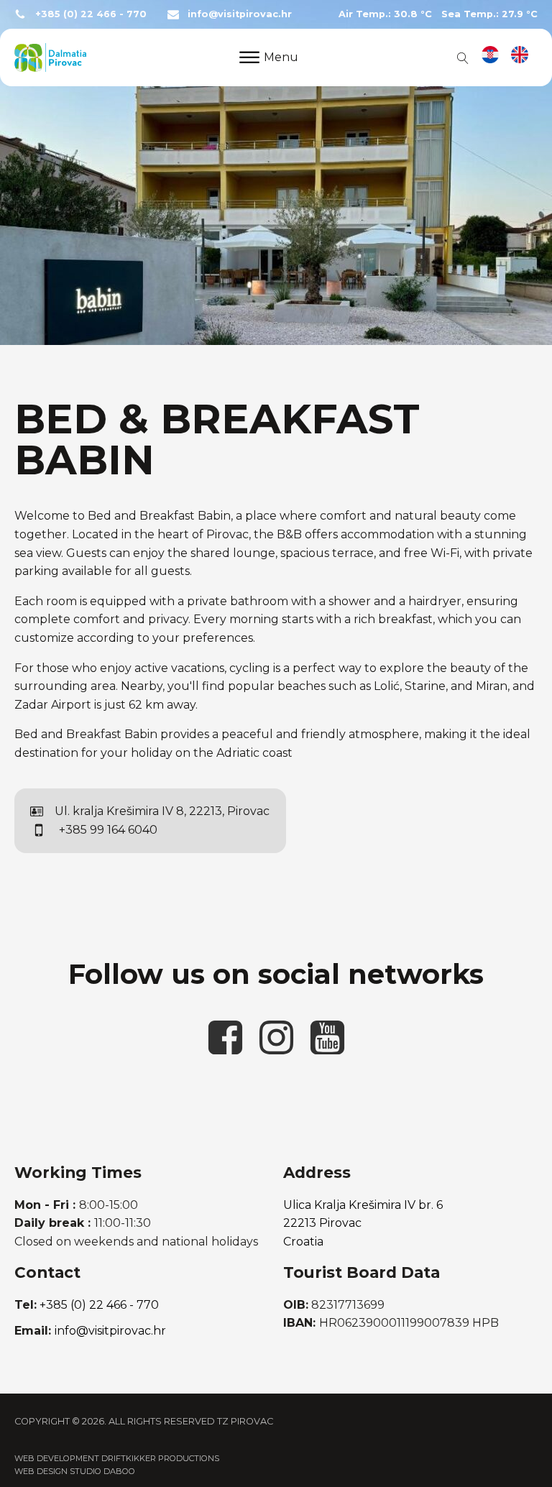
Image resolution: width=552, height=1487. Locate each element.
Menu (281, 57)
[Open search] (460, 57)
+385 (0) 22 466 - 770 (91, 14)
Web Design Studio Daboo (74, 1471)
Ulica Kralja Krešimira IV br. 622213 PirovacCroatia (363, 1223)
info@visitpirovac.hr (240, 14)
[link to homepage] (50, 57)
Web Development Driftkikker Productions (116, 1458)
